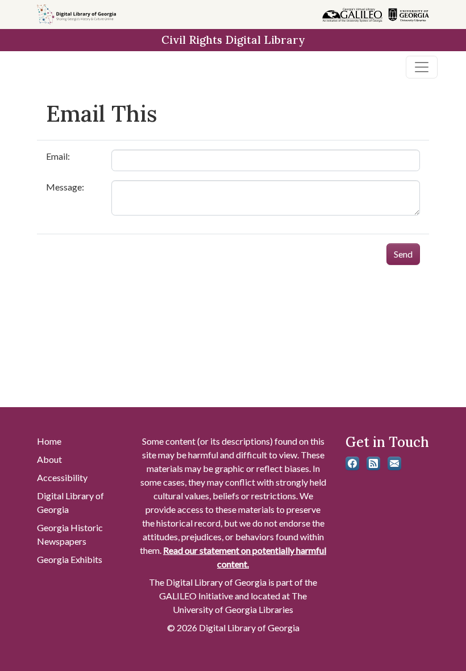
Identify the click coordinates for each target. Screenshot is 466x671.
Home (49, 441)
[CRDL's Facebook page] (352, 463)
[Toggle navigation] (422, 67)
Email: (58, 156)
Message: (65, 186)
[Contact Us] (394, 463)
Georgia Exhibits (69, 559)
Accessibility (62, 477)
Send (403, 253)
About (49, 459)
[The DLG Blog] (373, 463)
